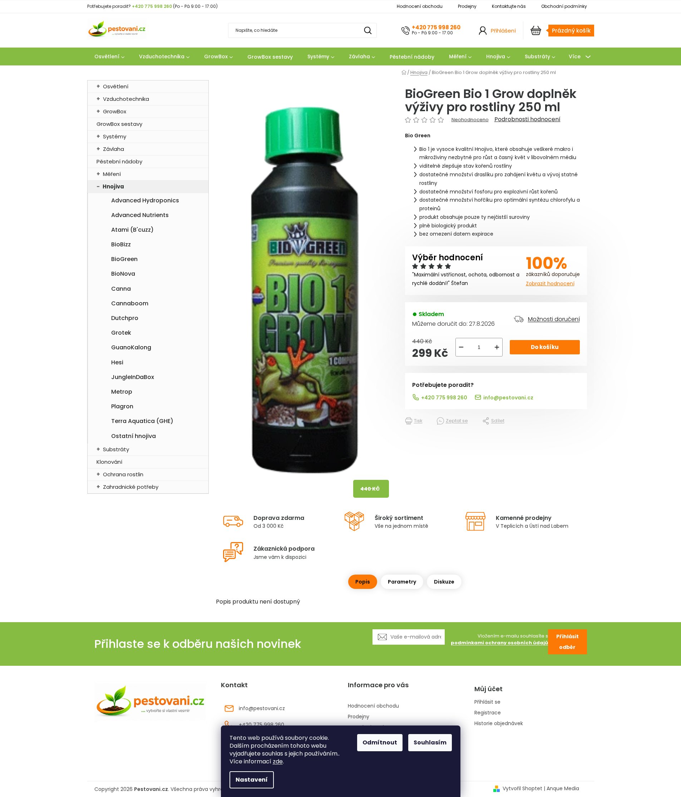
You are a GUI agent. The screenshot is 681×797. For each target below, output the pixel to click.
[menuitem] (109, 57)
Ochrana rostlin (123, 474)
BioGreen (124, 259)
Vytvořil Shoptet (522, 788)
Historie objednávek (498, 723)
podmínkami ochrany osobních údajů (499, 642)
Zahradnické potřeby (130, 487)
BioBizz (121, 244)
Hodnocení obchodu (420, 6)
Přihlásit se (487, 702)
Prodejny (467, 6)
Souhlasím (430, 742)
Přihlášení (503, 30)
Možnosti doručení (554, 319)
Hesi (117, 362)
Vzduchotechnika (126, 99)
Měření (112, 174)
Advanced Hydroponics (145, 200)
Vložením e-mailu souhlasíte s (499, 639)
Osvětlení (115, 86)
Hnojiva (113, 186)
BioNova (123, 274)
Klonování (109, 462)
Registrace (487, 712)
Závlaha (113, 149)
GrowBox (114, 111)
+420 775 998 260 (436, 27)
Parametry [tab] (402, 581)
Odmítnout (379, 742)
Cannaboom (129, 303)
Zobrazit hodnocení (550, 283)
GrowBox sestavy (119, 124)
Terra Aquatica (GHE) (142, 421)
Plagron (122, 406)
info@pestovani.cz (508, 397)
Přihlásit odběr (567, 642)
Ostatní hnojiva (133, 436)
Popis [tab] (362, 581)
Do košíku (545, 347)
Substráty (116, 449)
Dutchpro (124, 318)
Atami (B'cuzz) (132, 230)
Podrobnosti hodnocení (527, 119)
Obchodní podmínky (564, 6)
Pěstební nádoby (119, 161)
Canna (121, 289)
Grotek (121, 333)
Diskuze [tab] (444, 581)
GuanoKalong (131, 347)
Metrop (121, 392)
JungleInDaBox (132, 377)
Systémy (114, 136)
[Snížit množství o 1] (461, 347)
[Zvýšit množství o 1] (497, 347)
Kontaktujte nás (509, 6)
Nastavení (252, 780)
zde (278, 761)
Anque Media (563, 788)
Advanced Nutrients (140, 215)
